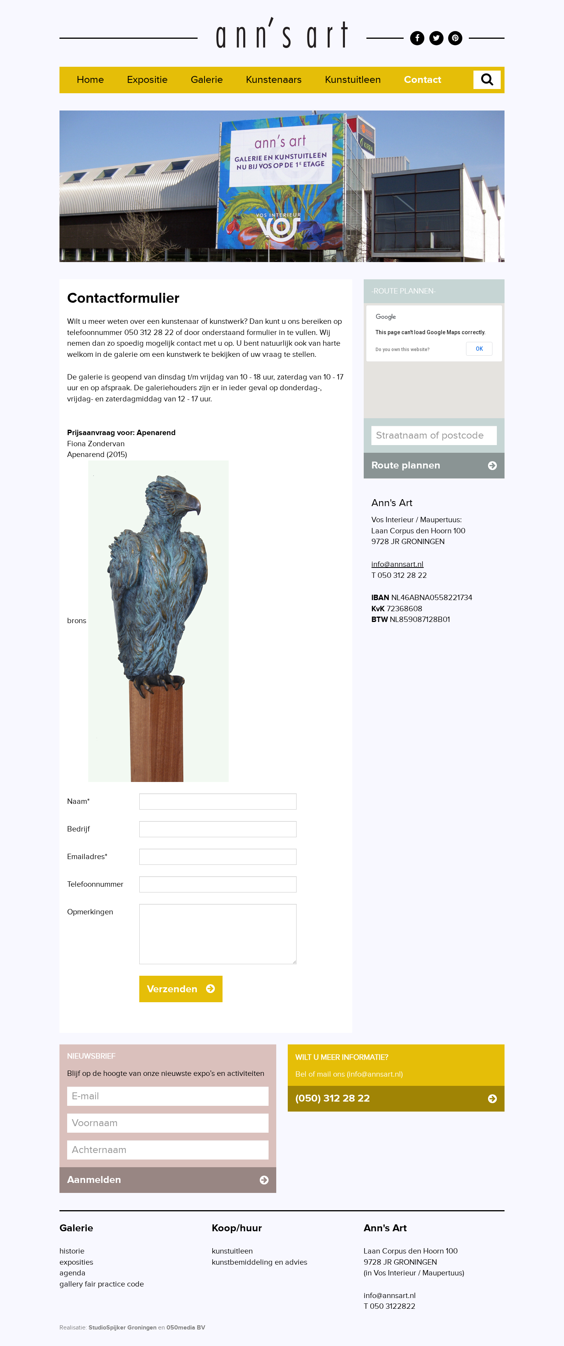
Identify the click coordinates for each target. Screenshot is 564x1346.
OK (479, 349)
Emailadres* (87, 856)
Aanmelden (94, 1180)
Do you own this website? (403, 349)
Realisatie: (73, 1327)
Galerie (207, 80)
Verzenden (173, 989)
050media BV (186, 1327)
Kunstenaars (274, 80)
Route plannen (405, 465)
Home (90, 80)
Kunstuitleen (353, 80)
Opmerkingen (90, 912)
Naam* (78, 801)
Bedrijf (78, 829)
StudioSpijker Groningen (123, 1327)
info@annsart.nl (397, 564)
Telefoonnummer (95, 884)
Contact (422, 80)
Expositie (147, 80)
